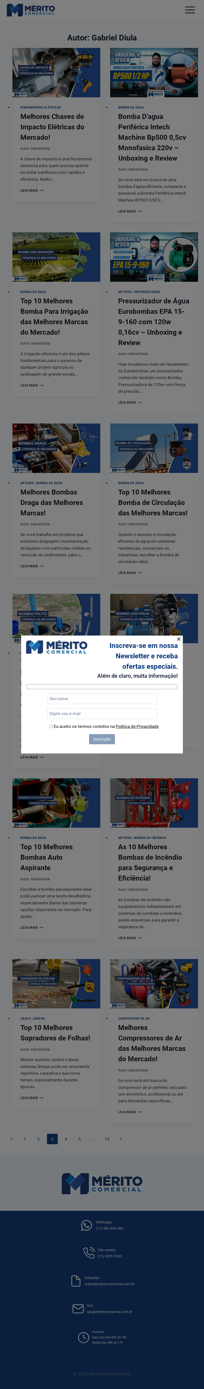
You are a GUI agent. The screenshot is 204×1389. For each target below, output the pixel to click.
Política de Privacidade (137, 726)
